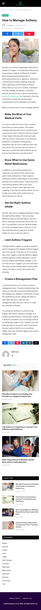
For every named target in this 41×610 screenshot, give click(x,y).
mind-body (5, 574)
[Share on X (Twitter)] (18, 34)
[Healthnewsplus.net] (20, 3)
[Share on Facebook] (7, 34)
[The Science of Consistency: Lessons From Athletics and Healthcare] (20, 413)
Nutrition (5, 577)
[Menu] (3, 3)
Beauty (4, 543)
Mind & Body (6, 570)
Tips (3, 584)
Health (5, 15)
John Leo (11, 25)
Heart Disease (7, 560)
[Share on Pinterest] (29, 34)
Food (4, 553)
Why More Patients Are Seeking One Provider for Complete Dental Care (27, 486)
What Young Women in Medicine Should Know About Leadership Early (27, 512)
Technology (6, 580)
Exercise (5, 546)
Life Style (5, 563)
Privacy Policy (14, 598)
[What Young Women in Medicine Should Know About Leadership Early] (20, 446)
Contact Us (27, 598)
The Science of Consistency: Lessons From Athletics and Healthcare (26, 499)
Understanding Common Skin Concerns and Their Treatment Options (27, 525)
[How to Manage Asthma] (20, 50)
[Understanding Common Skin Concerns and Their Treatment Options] (8, 525)
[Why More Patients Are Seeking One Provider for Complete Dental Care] (20, 380)
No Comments (8, 28)
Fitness (4, 550)
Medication (6, 567)
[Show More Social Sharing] (37, 34)
